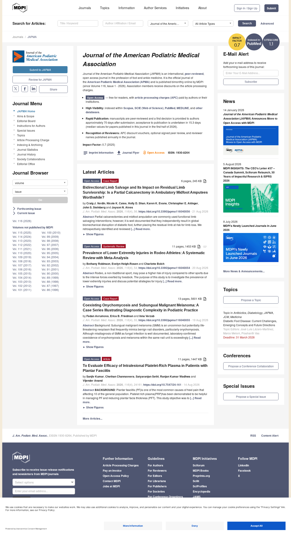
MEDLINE (183, 108)
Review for (40, 79)
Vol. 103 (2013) (22, 281)
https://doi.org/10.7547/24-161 (162, 385)
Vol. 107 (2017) (22, 265)
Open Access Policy (116, 476)
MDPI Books (201, 470)
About (202, 7)
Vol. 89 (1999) (50, 277)
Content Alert (269, 435)
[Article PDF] (205, 181)
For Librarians (157, 481)
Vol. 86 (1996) (50, 290)
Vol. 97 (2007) (50, 245)
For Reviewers (157, 470)
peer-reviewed (194, 74)
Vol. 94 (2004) (50, 257)
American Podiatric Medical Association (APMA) (118, 82)
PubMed (170, 108)
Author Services (155, 7)
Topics (104, 7)
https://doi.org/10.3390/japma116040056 (164, 211)
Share (53, 89)
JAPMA (32, 37)
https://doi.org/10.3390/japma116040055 (164, 320)
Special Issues (26, 130)
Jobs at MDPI (111, 486)
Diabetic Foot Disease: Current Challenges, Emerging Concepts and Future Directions (250, 323)
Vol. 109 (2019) (22, 257)
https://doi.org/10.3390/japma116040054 (164, 268)
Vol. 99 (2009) (50, 236)
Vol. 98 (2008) (50, 241)
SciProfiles (200, 486)
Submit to (40, 70)
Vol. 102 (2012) (22, 286)
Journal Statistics (27, 149)
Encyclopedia (201, 491)
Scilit (196, 481)
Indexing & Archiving (30, 145)
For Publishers (157, 486)
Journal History (26, 154)
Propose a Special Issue (251, 396)
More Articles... (92, 418)
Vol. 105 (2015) (22, 273)
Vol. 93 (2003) (50, 261)
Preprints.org (201, 476)
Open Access (95, 97)
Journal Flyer (128, 152)
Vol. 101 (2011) (22, 290)
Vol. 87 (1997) (50, 286)
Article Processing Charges (121, 465)
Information (126, 7)
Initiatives (182, 7)
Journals (85, 7)
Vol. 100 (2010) (51, 232)
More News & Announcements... (244, 271)
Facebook (244, 470)
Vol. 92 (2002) (50, 265)
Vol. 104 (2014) (22, 277)
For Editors (155, 476)
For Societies (156, 491)
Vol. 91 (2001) (50, 269)
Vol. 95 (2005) (50, 253)
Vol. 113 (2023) (22, 241)
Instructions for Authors (31, 126)
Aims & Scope (25, 116)
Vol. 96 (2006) (50, 249)
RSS (253, 435)
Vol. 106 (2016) (22, 269)
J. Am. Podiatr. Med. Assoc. (30, 436)
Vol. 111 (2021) (22, 249)
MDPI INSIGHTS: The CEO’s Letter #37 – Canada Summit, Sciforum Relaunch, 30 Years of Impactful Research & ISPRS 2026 (249, 174)
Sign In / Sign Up (247, 8)
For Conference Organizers (165, 497)
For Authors (155, 465)
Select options (24, 482)
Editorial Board (26, 121)
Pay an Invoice (112, 470)
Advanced (267, 23)
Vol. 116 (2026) (22, 221)
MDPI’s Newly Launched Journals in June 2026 (249, 228)
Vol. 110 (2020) (22, 253)
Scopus (128, 108)
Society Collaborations (31, 159)
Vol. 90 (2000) (50, 273)
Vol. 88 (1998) (50, 281)
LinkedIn (243, 465)
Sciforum (199, 465)
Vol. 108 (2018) (22, 261)
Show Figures (93, 234)
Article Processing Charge (33, 140)
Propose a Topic (251, 300)
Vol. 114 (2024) (22, 236)
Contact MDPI (111, 481)
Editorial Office (26, 164)
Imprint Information (98, 152)
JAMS (197, 497)
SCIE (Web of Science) (149, 108)
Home (26, 111)
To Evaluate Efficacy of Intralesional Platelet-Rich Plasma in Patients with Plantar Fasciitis (145, 368)
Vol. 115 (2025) (22, 232)
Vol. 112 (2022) (22, 245)
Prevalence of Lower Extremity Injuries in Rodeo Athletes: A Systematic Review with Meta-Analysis (144, 255)
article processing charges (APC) (156, 97)
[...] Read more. (141, 229)
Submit (271, 8)
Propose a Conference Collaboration (251, 366)
